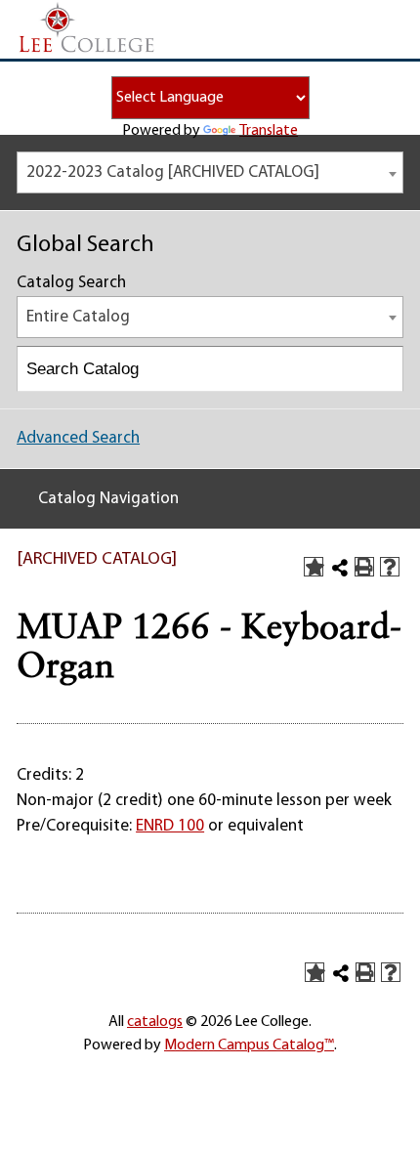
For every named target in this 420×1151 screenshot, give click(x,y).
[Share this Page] (340, 567)
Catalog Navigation (108, 498)
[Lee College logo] (87, 28)
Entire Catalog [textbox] (78, 317)
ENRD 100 (170, 826)
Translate (268, 131)
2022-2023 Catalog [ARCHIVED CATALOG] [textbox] (172, 172)
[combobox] (210, 172)
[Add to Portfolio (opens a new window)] (313, 566)
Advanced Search (78, 438)
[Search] (381, 369)
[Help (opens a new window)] (389, 566)
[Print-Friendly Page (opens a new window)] (364, 566)
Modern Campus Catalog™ (249, 1045)
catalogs (155, 1022)
